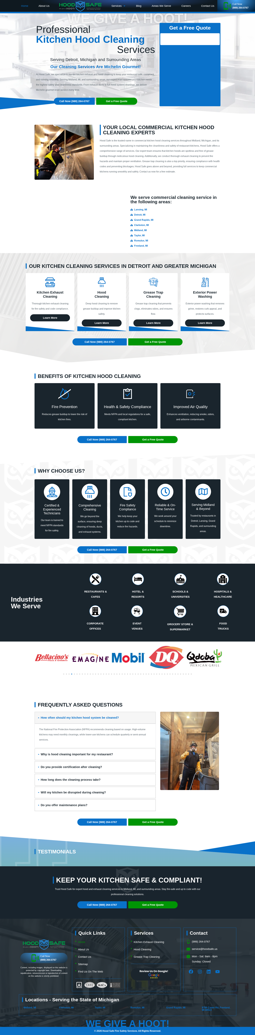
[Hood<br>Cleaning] (102, 282)
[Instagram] (199, 971)
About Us (44, 5)
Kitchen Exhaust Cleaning (149, 942)
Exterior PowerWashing (205, 294)
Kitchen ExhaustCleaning (50, 294)
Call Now (237, 4)
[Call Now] (227, 6)
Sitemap (83, 964)
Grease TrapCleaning (153, 294)
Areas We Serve (161, 5)
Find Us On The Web (90, 971)
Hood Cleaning (142, 949)
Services (116, 5)
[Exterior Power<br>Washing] (205, 282)
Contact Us (207, 5)
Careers (186, 5)
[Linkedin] (208, 971)
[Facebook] (191, 971)
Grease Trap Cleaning (147, 956)
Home (24, 5)
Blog (138, 5)
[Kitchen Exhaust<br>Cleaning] (50, 282)
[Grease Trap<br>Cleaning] (153, 282)
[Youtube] (217, 971)
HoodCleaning (102, 294)
